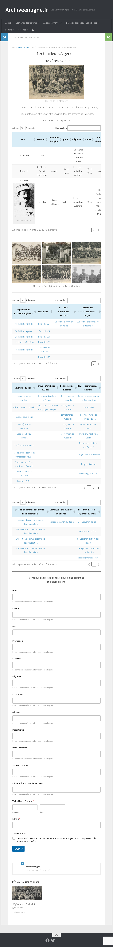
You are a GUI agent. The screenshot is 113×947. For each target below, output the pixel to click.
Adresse (16, 712)
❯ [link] (98, 229)
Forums (8, 29)
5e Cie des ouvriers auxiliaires (62, 522)
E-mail (16, 818)
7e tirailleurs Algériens (24, 349)
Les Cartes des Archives (26, 22)
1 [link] (93, 229)
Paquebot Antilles (88, 464)
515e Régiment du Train (88, 557)
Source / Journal (20, 765)
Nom (14, 590)
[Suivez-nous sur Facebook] (47, 940)
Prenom (16, 608)
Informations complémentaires (27, 783)
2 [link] (93, 487)
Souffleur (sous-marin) (23, 445)
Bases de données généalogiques (81, 22)
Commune (17, 694)
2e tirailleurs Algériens (24, 336)
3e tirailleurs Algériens (24, 331)
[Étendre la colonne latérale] (4, 37)
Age (14, 626)
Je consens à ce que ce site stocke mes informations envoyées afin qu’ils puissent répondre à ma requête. (56, 840)
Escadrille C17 (44, 323)
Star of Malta (88, 407)
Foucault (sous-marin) (24, 417)
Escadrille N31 (44, 342)
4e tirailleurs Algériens (24, 323)
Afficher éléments (23, 128)
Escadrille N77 (44, 357)
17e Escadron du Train (88, 522)
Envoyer (18, 848)
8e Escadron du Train (88, 531)
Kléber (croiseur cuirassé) (23, 407)
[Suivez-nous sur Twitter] (53, 940)
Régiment (17, 676)
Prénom (15, 812)
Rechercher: (61, 128)
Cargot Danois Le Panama (88, 454)
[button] (34, 139)
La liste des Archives (51, 22)
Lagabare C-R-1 (24, 481)
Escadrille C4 (44, 331)
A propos (22, 29)
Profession (17, 641)
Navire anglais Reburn (88, 473)
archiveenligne (22, 47)
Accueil (8, 22)
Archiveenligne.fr (27, 9)
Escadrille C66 (44, 336)
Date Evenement (20, 747)
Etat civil (16, 658)
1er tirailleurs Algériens (25, 37)
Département (18, 730)
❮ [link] (89, 229)
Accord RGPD (19, 833)
